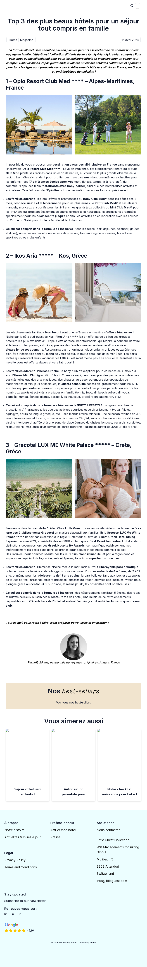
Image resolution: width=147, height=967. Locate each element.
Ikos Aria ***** (67, 336)
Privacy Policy (14, 860)
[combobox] (137, 6)
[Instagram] (5, 914)
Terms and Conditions (20, 867)
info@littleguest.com (112, 881)
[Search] (131, 5)
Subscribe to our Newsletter (25, 901)
